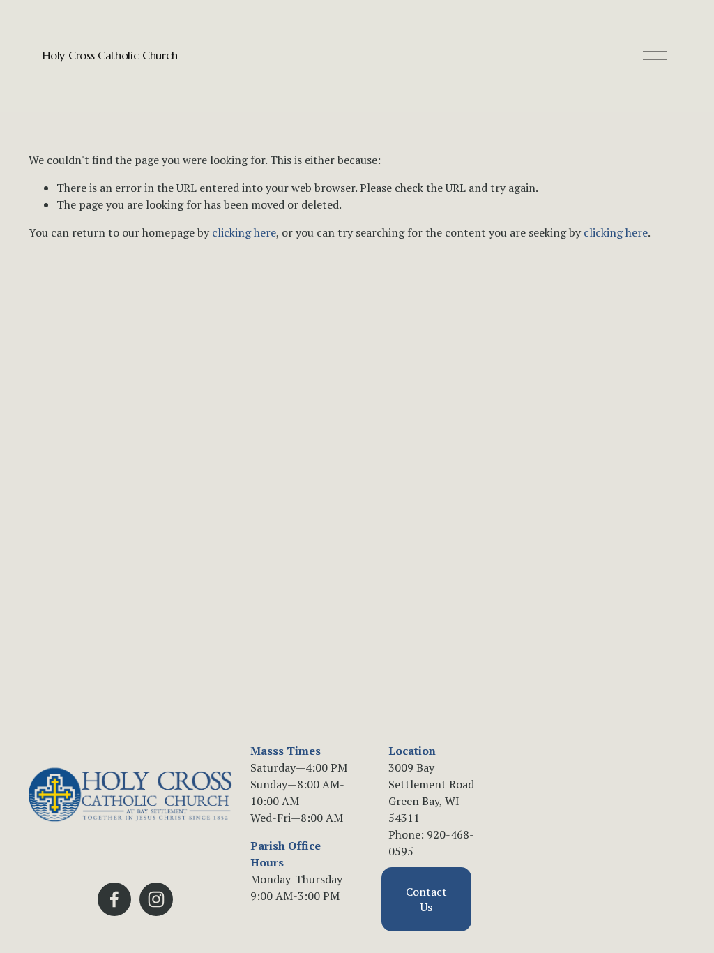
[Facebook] (114, 899)
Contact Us (426, 899)
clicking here (244, 232)
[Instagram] (156, 899)
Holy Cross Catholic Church (110, 55)
